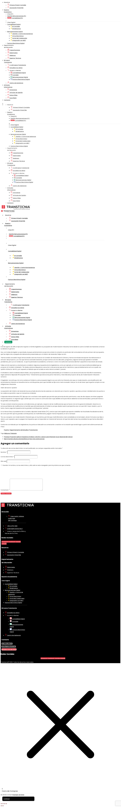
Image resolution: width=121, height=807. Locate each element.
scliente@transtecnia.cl (15, 529)
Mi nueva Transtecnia (9, 608)
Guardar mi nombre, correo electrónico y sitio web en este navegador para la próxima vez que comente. (37, 465)
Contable (15, 75)
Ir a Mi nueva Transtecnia (17, 65)
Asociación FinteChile (16, 8)
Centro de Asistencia (16, 83)
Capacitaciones (14, 50)
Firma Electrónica (18, 36)
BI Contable (16, 26)
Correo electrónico (7, 457)
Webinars (12, 55)
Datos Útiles (13, 95)
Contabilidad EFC (17, 18)
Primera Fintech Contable (17, 5)
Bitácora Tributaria (10, 433)
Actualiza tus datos (15, 68)
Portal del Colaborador (19, 38)
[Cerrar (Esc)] (6, 803)
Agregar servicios (18, 795)
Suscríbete (12, 98)
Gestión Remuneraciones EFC (16, 16)
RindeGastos (16, 29)
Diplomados (13, 53)
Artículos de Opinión (16, 92)
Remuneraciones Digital (20, 77)
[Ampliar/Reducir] (1, 803)
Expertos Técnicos (15, 58)
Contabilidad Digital (19, 73)
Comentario (5, 490)
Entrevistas (13, 90)
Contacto (7, 100)
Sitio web (3, 461)
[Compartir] (4, 803)
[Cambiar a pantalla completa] (3, 803)
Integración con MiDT (19, 40)
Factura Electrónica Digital (21, 79)
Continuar (7, 799)
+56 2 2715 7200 (12, 526)
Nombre (4, 452)
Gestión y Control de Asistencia (22, 34)
